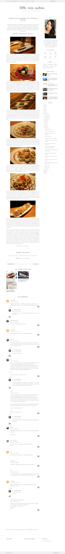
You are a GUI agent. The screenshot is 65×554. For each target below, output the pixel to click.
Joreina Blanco (14, 320)
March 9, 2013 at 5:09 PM (14, 453)
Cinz (11, 391)
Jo (10, 359)
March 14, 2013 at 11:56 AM (16, 351)
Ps (10, 451)
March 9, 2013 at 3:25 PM (14, 442)
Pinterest (50, 58)
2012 (44, 170)
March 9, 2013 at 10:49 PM (14, 462)
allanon (12, 481)
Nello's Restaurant (48, 136)
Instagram (55, 54)
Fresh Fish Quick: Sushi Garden (50, 131)
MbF (11, 470)
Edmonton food (21, 258)
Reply (38, 306)
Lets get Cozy (47, 165)
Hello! (10, 1)
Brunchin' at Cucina (48, 129)
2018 (44, 106)
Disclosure (32, 1)
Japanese (26, 258)
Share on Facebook (14, 255)
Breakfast (44, 64)
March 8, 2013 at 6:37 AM (14, 331)
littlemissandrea (16, 309)
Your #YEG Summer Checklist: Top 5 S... (11, 280)
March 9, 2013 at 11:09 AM (14, 428)
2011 (44, 171)
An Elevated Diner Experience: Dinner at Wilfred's (53, 89)
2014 (44, 112)
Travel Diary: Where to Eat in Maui (52, 74)
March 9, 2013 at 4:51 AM (14, 392)
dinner (52, 67)
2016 (44, 109)
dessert (48, 67)
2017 (44, 107)
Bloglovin (45, 58)
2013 (44, 113)
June (45, 123)
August (46, 120)
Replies (10, 307)
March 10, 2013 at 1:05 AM (14, 472)
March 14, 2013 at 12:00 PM (16, 380)
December (46, 114)
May (45, 124)
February (46, 167)
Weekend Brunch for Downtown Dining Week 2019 (53, 85)
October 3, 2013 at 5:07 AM (14, 501)
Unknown (12, 300)
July (45, 122)
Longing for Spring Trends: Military (51, 138)
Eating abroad (50, 64)
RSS (55, 58)
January (46, 168)
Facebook (50, 54)
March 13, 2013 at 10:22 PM (14, 482)
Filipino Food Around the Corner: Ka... (23, 280)
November (46, 116)
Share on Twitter (24, 255)
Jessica (12, 339)
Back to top (55, 552)
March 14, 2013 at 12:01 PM (16, 418)
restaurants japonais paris (17, 499)
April (45, 126)
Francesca (12, 460)
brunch (44, 67)
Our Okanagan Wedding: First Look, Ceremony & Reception (53, 98)
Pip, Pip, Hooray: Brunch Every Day (10, 291)
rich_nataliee (13, 440)
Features (27, 1)
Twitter (45, 54)
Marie (11, 427)
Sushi (29, 258)
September (47, 119)
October (46, 117)
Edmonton (55, 64)
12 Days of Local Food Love (52, 93)
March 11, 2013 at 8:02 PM (16, 311)
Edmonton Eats (16, 1)
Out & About (22, 1)
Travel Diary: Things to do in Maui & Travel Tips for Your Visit (52, 79)
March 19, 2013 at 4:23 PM (16, 492)
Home (7, 1)
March (46, 127)
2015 (44, 110)
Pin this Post (34, 255)
